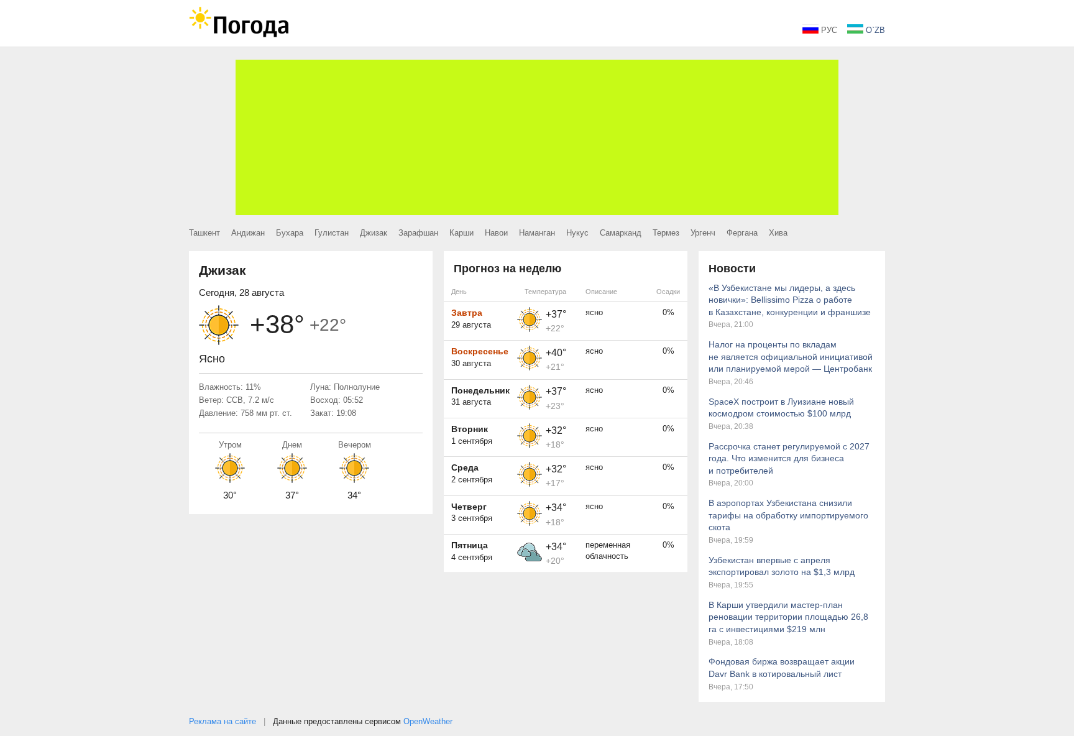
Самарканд (620, 232)
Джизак (373, 232)
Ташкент (204, 232)
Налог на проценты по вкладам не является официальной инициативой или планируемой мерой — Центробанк (791, 356)
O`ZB (874, 30)
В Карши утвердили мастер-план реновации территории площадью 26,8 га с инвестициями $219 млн (788, 617)
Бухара (289, 232)
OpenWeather (427, 721)
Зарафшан (418, 232)
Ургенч (703, 232)
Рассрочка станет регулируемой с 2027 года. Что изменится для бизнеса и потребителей (789, 458)
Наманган (537, 232)
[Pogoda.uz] (239, 34)
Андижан (248, 232)
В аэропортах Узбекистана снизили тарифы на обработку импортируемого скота (788, 515)
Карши (461, 232)
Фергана (742, 232)
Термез (666, 232)
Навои (496, 232)
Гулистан (331, 232)
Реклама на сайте (222, 721)
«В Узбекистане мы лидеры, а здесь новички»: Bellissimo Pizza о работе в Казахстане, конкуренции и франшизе (790, 300)
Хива (778, 232)
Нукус (577, 232)
